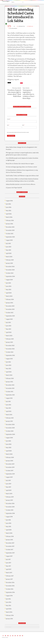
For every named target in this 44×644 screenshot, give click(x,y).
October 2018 (9, 510)
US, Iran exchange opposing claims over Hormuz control (21, 167)
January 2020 (9, 460)
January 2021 (9, 421)
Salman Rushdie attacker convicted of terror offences (20, 184)
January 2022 (9, 381)
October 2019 (9, 470)
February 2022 (10, 378)
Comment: (8, 119)
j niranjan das (21, 26)
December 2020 (10, 424)
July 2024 (8, 283)
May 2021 (8, 408)
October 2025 (9, 233)
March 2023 (9, 335)
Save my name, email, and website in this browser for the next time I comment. (18, 132)
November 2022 (10, 349)
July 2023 (8, 322)
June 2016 (8, 602)
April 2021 (8, 411)
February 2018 (10, 536)
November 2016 (10, 586)
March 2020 (9, 454)
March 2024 (9, 296)
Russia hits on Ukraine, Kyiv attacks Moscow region (20, 163)
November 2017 (10, 546)
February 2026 (10, 220)
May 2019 (8, 487)
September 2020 (10, 434)
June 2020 (8, 444)
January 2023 (9, 342)
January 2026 (9, 224)
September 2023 (10, 316)
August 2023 (9, 319)
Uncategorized (13, 28)
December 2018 (10, 503)
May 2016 (8, 605)
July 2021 (8, 401)
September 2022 (10, 355)
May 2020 (8, 447)
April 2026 (8, 214)
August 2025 (9, 240)
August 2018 (9, 516)
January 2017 (9, 579)
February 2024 (10, 299)
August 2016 (9, 595)
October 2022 (9, 352)
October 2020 (9, 431)
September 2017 (10, 553)
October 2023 (9, 312)
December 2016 (10, 582)
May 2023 (8, 329)
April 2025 (8, 253)
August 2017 (9, 556)
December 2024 (10, 266)
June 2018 (8, 523)
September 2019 (10, 474)
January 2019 (9, 500)
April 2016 (8, 609)
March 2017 (9, 572)
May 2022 (8, 368)
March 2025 (9, 256)
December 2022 (10, 345)
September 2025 (10, 237)
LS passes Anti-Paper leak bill (14, 187)
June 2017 (8, 563)
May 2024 (8, 289)
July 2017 (8, 559)
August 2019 (9, 477)
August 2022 (9, 358)
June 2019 (8, 484)
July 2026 (8, 204)
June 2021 (8, 405)
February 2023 (10, 339)
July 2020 (8, 441)
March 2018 (9, 533)
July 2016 (8, 599)
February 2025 (10, 260)
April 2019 (8, 490)
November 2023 (10, 309)
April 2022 (8, 372)
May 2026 (8, 210)
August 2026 (9, 200)
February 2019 (10, 497)
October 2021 (9, 391)
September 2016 (10, 592)
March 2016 (9, 612)
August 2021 (9, 398)
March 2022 (9, 375)
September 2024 (10, 276)
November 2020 (10, 428)
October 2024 (9, 273)
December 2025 (10, 227)
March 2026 (9, 217)
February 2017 (10, 576)
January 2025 (9, 263)
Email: (23, 125)
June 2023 (8, 326)
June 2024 (8, 286)
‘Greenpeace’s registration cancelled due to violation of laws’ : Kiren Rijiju (29, 94)
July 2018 (8, 520)
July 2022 (8, 362)
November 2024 (10, 270)
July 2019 (8, 480)
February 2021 (10, 418)
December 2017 (10, 543)
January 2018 (9, 539)
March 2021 (9, 414)
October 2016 (9, 589)
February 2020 (10, 457)
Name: (8, 125)
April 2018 (8, 530)
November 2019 (10, 467)
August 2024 (9, 279)
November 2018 (10, 507)
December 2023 (10, 306)
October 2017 (9, 549)
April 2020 (9, 451)
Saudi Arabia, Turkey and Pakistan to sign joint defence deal (22, 175)
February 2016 (10, 615)
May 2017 (8, 566)
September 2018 (10, 513)
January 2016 (9, 618)
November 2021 (10, 388)
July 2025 (8, 243)
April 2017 (8, 569)
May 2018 (8, 526)
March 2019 (9, 493)
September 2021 (10, 395)
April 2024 (8, 293)
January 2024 (9, 302)
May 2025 (8, 250)
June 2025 (8, 247)
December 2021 (10, 385)
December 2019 (10, 464)
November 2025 (10, 230)
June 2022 (8, 365)
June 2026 (8, 207)
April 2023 (8, 332)
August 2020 (9, 437)
